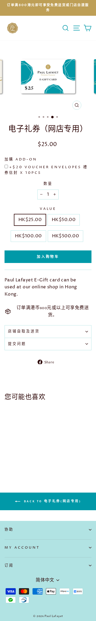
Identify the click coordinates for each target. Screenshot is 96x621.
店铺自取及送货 (24, 331)
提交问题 (17, 343)
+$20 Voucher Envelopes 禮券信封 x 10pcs (46, 170)
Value (48, 208)
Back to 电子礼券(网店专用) (51, 501)
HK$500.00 (65, 236)
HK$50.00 (63, 220)
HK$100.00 (28, 236)
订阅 (9, 565)
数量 (48, 183)
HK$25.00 (30, 220)
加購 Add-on (21, 159)
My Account (22, 547)
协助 (9, 529)
